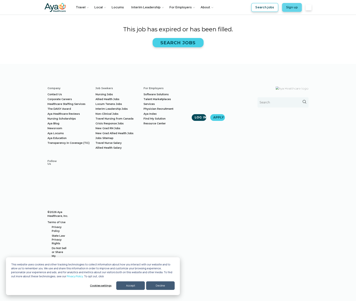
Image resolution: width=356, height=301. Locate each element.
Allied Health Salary (108, 147)
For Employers (180, 7)
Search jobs (264, 7)
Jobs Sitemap (104, 138)
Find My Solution (155, 118)
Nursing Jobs (104, 94)
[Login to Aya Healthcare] (309, 7)
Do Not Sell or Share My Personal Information (59, 256)
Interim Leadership (146, 7)
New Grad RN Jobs (107, 128)
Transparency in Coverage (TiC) (68, 142)
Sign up (292, 7)
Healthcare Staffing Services (66, 103)
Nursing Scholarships (61, 118)
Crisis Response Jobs (109, 123)
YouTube (50, 191)
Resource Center (155, 123)
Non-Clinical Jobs (106, 113)
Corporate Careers (59, 99)
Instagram (50, 178)
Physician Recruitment (158, 108)
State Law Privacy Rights (58, 239)
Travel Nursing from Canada (114, 118)
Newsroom (54, 128)
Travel (80, 7)
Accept (130, 285)
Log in (200, 117)
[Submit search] (304, 102)
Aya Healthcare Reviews (63, 113)
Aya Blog (53, 123)
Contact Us (54, 94)
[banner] (55, 7)
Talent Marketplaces (157, 99)
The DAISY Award (59, 108)
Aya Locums (55, 133)
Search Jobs (177, 42)
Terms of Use (56, 222)
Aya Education (57, 138)
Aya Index (150, 113)
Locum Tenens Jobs (108, 103)
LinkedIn (50, 185)
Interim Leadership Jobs (111, 108)
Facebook (50, 171)
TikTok (50, 198)
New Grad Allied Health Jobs (114, 133)
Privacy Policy (75, 276)
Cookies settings (100, 285)
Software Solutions (156, 94)
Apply (218, 117)
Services (149, 103)
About (205, 7)
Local (98, 7)
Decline (160, 285)
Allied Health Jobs (107, 99)
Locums (118, 7)
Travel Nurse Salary (108, 142)
